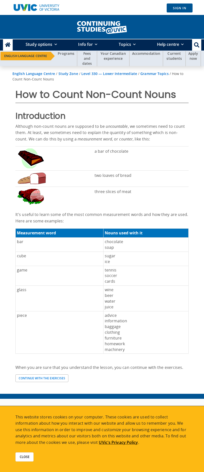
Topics (125, 44)
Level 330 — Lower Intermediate (109, 73)
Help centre (168, 44)
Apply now (193, 56)
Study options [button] (39, 44)
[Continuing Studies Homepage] (8, 45)
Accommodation (146, 53)
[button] (196, 45)
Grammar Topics (154, 73)
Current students (174, 56)
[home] (102, 26)
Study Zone (68, 73)
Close (24, 457)
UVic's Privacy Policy (118, 442)
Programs (66, 53)
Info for (85, 44)
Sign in (179, 8)
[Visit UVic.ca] (36, 7)
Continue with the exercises (42, 378)
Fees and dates (87, 58)
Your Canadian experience (113, 56)
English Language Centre (25, 56)
